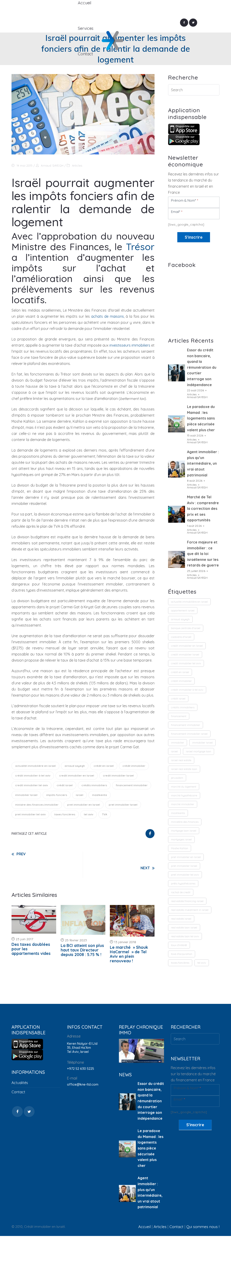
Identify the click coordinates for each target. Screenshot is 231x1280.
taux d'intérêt (179, 945)
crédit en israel (104, 765)
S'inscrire (194, 237)
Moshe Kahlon (179, 848)
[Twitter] (193, 23)
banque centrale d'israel (185, 628)
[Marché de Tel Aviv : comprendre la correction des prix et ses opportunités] (176, 514)
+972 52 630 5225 (80, 1068)
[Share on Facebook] (150, 833)
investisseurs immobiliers (129, 345)
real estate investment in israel (189, 910)
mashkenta (99, 795)
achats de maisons (107, 316)
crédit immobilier (133, 765)
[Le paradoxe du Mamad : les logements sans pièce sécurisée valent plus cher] (176, 423)
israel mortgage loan (198, 751)
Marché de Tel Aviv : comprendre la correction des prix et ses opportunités (203, 508)
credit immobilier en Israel (76, 775)
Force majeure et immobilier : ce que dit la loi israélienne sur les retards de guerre (203, 553)
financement (178, 716)
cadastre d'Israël (181, 637)
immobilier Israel (26, 795)
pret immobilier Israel (123, 804)
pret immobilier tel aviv (30, 814)
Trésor (140, 247)
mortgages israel (181, 839)
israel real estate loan (184, 769)
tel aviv (88, 814)
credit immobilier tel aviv (31, 785)
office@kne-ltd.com (82, 1084)
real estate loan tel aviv (185, 936)
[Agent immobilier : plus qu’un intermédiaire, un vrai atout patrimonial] (176, 469)
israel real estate (181, 760)
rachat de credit (180, 892)
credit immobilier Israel (118, 775)
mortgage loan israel (183, 830)
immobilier (177, 742)
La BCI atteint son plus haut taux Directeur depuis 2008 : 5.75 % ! (82, 950)
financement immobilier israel (189, 733)
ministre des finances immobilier (36, 804)
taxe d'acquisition (181, 954)
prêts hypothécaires (183, 883)
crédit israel (65, 785)
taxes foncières (64, 814)
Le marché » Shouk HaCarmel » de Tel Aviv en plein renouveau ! (129, 954)
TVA (104, 814)
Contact (18, 1092)
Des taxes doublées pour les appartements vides (31, 949)
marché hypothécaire (184, 795)
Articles (77, 165)
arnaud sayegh (75, 765)
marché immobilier (182, 804)
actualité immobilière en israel (35, 765)
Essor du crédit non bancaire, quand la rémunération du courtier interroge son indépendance (201, 367)
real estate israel (181, 918)
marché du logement (183, 786)
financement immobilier (132, 785)
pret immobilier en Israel (83, 804)
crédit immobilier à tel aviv (32, 775)
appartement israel (182, 610)
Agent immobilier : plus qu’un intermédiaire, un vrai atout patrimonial (203, 463)
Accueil (144, 1226)
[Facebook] (184, 23)
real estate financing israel (187, 901)
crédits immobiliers (94, 785)
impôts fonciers (56, 795)
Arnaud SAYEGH (52, 165)
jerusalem (177, 777)
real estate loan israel (184, 927)
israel (79, 795)
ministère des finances (185, 821)
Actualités (20, 1082)
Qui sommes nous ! (202, 1226)
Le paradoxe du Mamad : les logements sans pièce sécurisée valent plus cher (201, 418)
